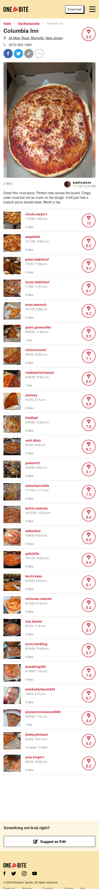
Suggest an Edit (53, 841)
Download (74, 9)
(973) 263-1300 (20, 44)
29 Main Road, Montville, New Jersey (36, 38)
